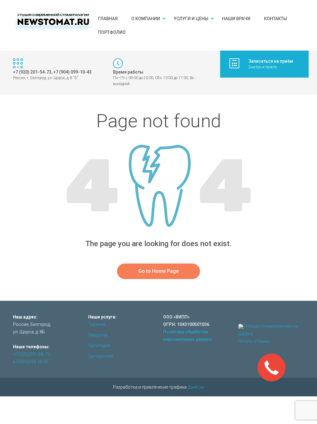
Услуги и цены (191, 18)
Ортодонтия (100, 356)
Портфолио (112, 32)
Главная (108, 18)
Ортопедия (99, 345)
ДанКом (196, 387)
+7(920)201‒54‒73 (31, 354)
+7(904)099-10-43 (30, 361)
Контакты (275, 18)
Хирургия (97, 334)
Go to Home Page (158, 271)
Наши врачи (236, 18)
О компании (145, 18)
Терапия (96, 324)
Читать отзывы (254, 341)
